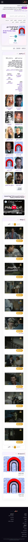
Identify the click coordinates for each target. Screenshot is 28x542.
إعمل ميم (12, 517)
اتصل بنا (25, 528)
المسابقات (17, 22)
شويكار (9, 124)
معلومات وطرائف (11, 521)
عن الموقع (25, 527)
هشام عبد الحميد (18, 108)
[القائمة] (2, 2)
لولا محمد (18, 155)
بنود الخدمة (25, 530)
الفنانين (25, 519)
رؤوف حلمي (9, 75)
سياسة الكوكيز (24, 534)
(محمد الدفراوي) (21, 475)
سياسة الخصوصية (24, 532)
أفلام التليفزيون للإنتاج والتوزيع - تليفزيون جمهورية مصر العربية (18, 87)
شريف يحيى (9, 83)
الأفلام (24, 20)
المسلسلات (20, 20)
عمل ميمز (7, 20)
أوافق (24, 8)
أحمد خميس (19, 170)
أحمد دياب (18, 185)
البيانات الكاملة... (19, 188)
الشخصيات (18, 48)
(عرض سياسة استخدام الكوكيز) (20, 11)
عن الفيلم (23, 48)
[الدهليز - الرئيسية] (25, 2)
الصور (13, 22)
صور (14, 48)
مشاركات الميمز (22, 22)
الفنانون (15, 20)
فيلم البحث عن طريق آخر (12, 28)
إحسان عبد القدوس (18, 75)
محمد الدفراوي (9, 155)
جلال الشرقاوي (18, 124)
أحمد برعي (9, 170)
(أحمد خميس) (21, 496)
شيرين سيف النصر (9, 108)
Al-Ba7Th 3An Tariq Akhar (9, 31)
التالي (9, 224)
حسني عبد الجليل (9, 185)
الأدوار (12, 20)
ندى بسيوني (9, 140)
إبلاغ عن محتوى (24, 536)
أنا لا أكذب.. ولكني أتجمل (14, 70)
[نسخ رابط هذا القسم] (17, 53)
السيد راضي (18, 140)
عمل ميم (19, 241)
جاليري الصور (25, 523)
